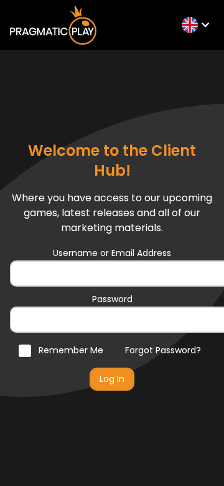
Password (112, 299)
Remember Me (69, 350)
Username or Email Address (112, 253)
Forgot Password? (163, 350)
